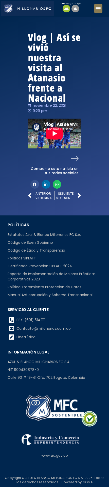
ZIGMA (87, 482)
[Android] (66, 8)
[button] (98, 8)
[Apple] (75, 8)
